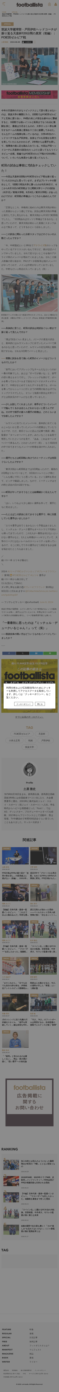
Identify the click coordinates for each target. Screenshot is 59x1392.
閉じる (40, 704)
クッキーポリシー (23, 704)
